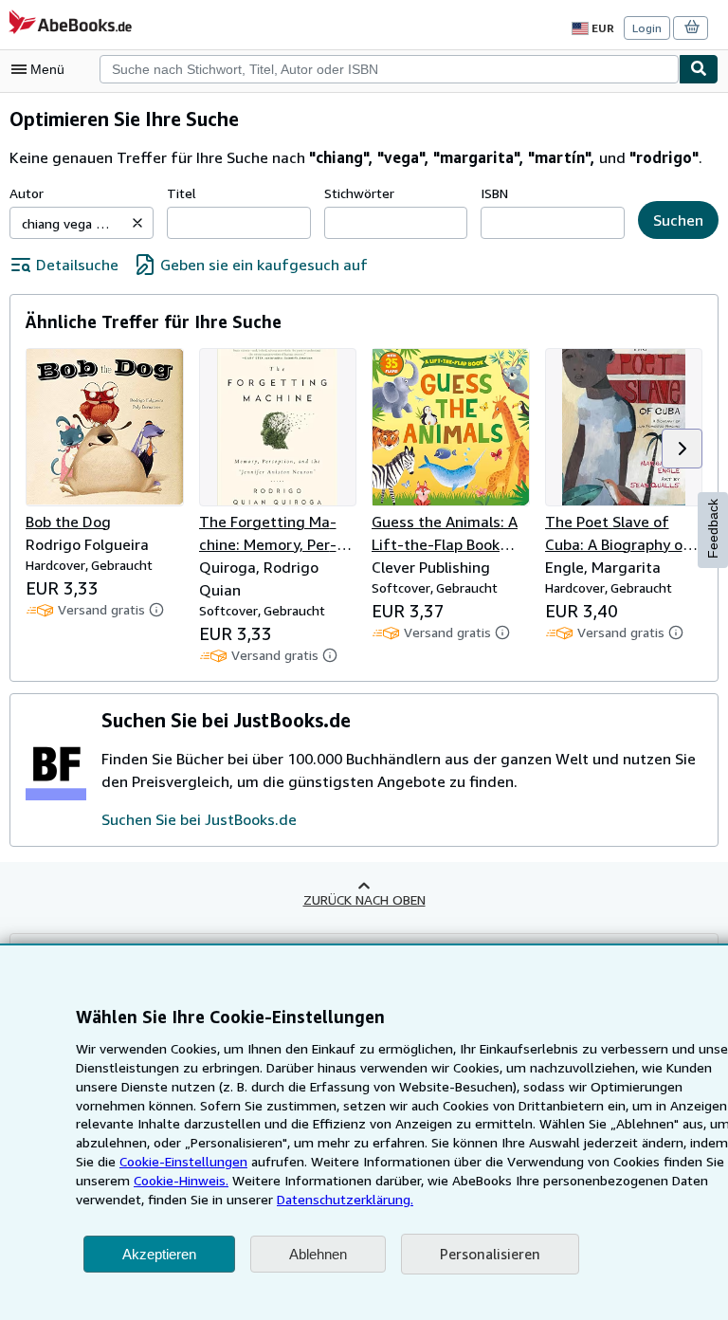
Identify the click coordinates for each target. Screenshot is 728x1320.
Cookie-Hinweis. (181, 1180)
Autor (26, 193)
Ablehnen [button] (318, 1254)
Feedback (712, 529)
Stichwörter (359, 193)
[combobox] (389, 69)
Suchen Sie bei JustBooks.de (199, 819)
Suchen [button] (678, 220)
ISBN (494, 193)
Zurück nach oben (364, 899)
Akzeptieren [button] (159, 1254)
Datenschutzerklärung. (345, 1199)
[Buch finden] (699, 69)
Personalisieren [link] (490, 1253)
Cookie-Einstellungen (183, 1161)
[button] (137, 223)
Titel (181, 193)
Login (647, 28)
